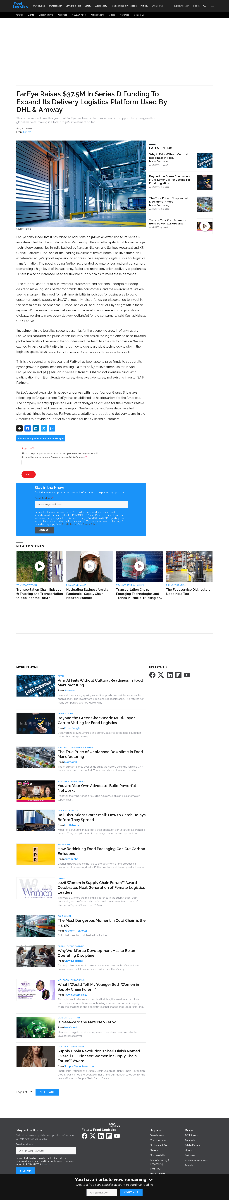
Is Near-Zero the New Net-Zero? (87, 1022)
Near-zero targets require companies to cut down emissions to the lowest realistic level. (97, 1034)
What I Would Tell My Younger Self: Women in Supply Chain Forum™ (98, 987)
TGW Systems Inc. (75, 994)
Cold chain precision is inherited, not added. (83, 935)
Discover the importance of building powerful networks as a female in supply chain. (99, 797)
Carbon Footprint (69, 1018)
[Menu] (213, 6)
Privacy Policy (90, 524)
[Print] (19, 428)
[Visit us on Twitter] (161, 674)
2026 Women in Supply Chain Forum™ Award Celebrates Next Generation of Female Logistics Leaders (101, 887)
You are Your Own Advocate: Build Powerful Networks (168, 221)
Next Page (47, 1092)
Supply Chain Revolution (79, 1066)
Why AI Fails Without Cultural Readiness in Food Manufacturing (168, 158)
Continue (131, 1192)
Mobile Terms (69, 524)
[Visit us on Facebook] (152, 674)
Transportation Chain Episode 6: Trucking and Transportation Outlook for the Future (39, 594)
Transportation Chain (130, 585)
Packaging (64, 844)
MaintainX (70, 762)
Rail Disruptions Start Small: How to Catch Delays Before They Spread (102, 817)
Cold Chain (64, 916)
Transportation (26, 585)
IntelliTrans (71, 825)
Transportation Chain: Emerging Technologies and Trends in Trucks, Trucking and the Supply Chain (139, 594)
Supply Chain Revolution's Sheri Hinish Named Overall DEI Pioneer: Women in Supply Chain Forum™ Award (99, 1056)
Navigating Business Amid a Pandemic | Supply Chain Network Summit (87, 594)
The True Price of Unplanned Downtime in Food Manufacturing (168, 201)
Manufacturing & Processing (75, 747)
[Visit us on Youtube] (187, 674)
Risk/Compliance (76, 585)
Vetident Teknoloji (76, 930)
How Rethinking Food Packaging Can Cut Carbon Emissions (101, 851)
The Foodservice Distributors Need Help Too (188, 592)
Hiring (61, 878)
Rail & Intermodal (68, 810)
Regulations (65, 713)
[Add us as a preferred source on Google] (52, 428)
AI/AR (61, 676)
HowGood (70, 1027)
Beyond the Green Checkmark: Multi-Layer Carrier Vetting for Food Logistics (170, 180)
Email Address (44, 498)
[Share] (27, 428)
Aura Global (71, 859)
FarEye (27, 132)
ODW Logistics (73, 960)
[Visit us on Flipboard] (178, 674)
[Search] (204, 6)
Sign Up (44, 529)
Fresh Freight (72, 728)
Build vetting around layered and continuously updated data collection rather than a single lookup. (99, 734)
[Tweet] (44, 428)
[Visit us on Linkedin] (170, 674)
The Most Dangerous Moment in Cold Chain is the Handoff (102, 923)
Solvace (69, 690)
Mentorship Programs (71, 781)
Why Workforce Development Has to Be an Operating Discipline (96, 953)
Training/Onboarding (71, 946)
